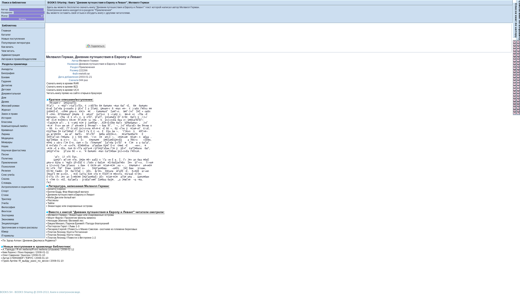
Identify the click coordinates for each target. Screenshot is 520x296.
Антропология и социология (17, 187)
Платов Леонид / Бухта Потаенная (68, 232)
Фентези (6, 211)
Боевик (5, 77)
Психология (8, 166)
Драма (5, 101)
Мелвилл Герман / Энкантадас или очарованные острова (81, 215)
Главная (6, 30)
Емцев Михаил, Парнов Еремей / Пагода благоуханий (78, 223)
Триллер (6, 199)
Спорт (5, 191)
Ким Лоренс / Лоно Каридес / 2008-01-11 (25, 252)
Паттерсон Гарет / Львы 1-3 (63, 226)
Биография (7, 73)
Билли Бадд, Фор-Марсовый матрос (68, 191)
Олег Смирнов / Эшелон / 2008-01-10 (23, 255)
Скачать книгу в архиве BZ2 (62, 86)
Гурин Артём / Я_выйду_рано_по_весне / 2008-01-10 (33, 260)
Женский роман (10, 105)
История (6, 118)
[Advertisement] (120, 34)
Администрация (10, 55)
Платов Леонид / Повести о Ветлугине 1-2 (72, 237)
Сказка (5, 178)
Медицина (7, 138)
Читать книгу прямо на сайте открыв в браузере (74, 93)
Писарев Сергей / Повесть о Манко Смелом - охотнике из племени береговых (92, 229)
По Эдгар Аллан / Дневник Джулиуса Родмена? (29, 240)
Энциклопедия (9, 223)
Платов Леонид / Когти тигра (64, 234)
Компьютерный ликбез (14, 126)
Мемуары (6, 142)
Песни (5, 154)
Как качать (7, 46)
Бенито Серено (57, 189)
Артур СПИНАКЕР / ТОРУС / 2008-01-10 (25, 258)
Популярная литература (15, 42)
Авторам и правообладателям (18, 59)
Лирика (5, 134)
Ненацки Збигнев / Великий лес (65, 220)
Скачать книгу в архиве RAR (63, 83)
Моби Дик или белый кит (62, 197)
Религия (6, 170)
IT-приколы (7, 235)
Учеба (5, 203)
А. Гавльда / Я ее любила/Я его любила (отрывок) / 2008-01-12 (38, 249)
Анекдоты (7, 69)
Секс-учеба (7, 174)
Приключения (9, 162)
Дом (3, 97)
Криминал (7, 130)
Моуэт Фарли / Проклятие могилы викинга (72, 217)
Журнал (6, 109)
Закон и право (9, 113)
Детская (6, 89)
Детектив (6, 85)
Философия (8, 207)
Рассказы (53, 200)
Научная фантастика (13, 150)
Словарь (6, 182)
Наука (4, 146)
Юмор (4, 231)
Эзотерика (7, 215)
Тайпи (51, 203)
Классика (6, 122)
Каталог (6, 34)
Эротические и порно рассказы (19, 227)
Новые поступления (13, 38)
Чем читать (7, 51)
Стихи (5, 195)
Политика (7, 158)
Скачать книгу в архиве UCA (63, 90)
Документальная (11, 93)
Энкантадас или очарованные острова (70, 206)
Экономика (7, 219)
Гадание (6, 81)
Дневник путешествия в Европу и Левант (71, 194)
